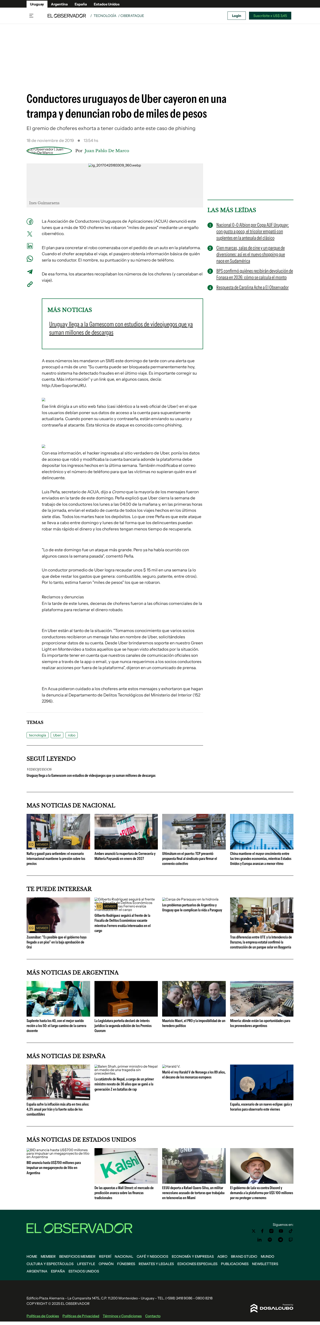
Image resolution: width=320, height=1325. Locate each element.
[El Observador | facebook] (262, 1231)
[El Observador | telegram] (280, 1239)
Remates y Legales (156, 1264)
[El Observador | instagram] (271, 1231)
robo (71, 735)
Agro (222, 1256)
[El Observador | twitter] (253, 1231)
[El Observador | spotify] (270, 1239)
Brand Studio (244, 1256)
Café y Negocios (152, 1256)
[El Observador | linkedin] (259, 1239)
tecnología (37, 735)
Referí (105, 1256)
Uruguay (37, 4)
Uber (57, 735)
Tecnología (105, 15)
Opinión (106, 1264)
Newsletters (265, 1264)
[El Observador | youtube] (281, 1231)
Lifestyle (86, 1264)
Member (48, 1256)
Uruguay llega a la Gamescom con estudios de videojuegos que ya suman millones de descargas (91, 775)
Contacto (152, 1316)
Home (32, 1256)
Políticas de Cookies (43, 1316)
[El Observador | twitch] (290, 1239)
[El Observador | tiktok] (290, 1231)
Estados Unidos (107, 4)
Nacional (124, 1256)
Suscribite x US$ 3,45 (270, 15)
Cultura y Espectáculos (50, 1264)
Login (236, 15)
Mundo (267, 1256)
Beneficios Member (77, 1256)
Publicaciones (235, 1264)
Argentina (59, 4)
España (81, 4)
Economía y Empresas (193, 1256)
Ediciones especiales (197, 1264)
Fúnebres (126, 1264)
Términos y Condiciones (122, 1316)
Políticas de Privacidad (80, 1316)
